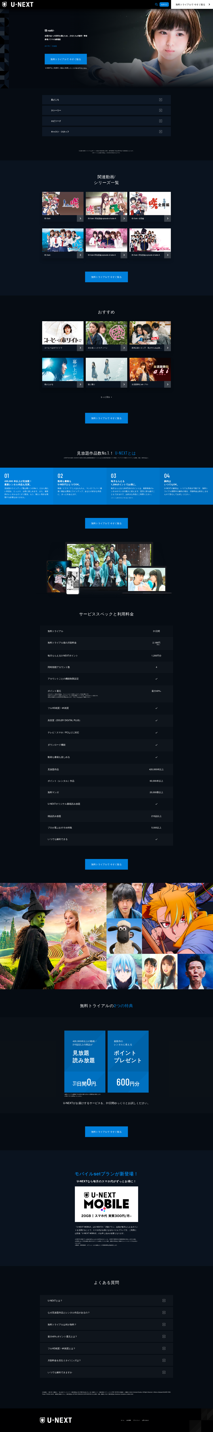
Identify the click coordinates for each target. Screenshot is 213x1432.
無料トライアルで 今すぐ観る (190, 4)
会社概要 (128, 1420)
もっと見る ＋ (106, 397)
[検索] (156, 4)
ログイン (164, 4)
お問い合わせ (145, 1420)
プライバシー (136, 1420)
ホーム (122, 1420)
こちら (84, 68)
